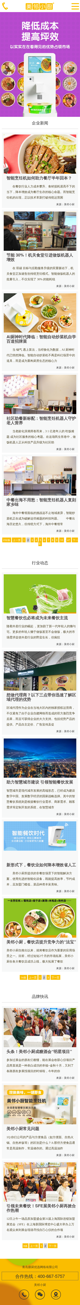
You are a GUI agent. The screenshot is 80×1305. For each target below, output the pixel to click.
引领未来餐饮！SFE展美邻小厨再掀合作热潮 (41, 1208)
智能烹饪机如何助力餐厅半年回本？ (39, 178)
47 (68, 540)
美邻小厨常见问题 (23, 1128)
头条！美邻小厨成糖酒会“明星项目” (39, 1051)
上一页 (17, 540)
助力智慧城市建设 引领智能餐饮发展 (40, 782)
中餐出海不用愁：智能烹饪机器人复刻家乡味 (41, 502)
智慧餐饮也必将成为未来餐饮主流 (37, 618)
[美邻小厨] (40, 5)
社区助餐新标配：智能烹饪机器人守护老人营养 (41, 420)
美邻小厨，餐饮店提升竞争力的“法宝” (41, 942)
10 (61, 540)
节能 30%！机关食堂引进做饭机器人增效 (40, 257)
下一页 (55, 977)
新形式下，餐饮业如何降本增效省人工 (41, 865)
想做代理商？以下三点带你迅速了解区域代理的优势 (41, 697)
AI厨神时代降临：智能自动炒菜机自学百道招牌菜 (41, 339)
